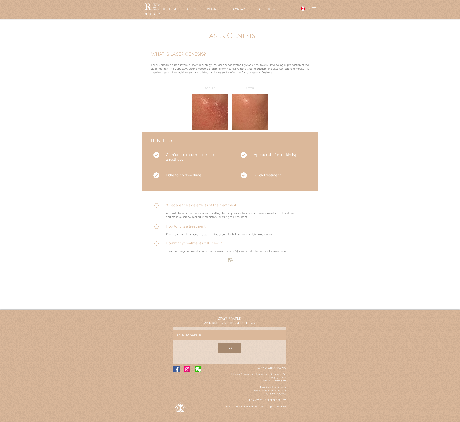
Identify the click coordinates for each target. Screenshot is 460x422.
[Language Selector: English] (305, 9)
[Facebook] (176, 369)
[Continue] (156, 205)
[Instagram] (187, 369)
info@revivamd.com (275, 380)
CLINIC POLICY (278, 400)
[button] (314, 8)
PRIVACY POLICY (258, 400)
